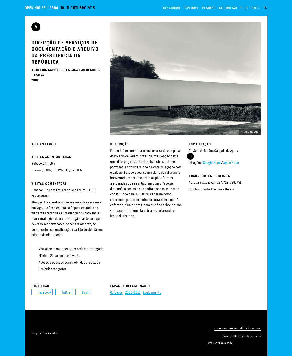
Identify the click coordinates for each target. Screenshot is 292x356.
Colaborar (228, 7)
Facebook (44, 292)
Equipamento (152, 292)
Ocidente (116, 292)
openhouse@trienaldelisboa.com (237, 328)
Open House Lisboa (41, 7)
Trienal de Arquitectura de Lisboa (43, 324)
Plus (244, 7)
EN (265, 7)
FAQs (255, 7)
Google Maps (212, 162)
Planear (209, 7)
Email (85, 292)
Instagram (250, 319)
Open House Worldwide (51, 339)
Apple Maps (231, 162)
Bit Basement (247, 343)
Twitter (66, 292)
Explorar (191, 7)
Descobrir (171, 7)
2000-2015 (133, 292)
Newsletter (258, 319)
